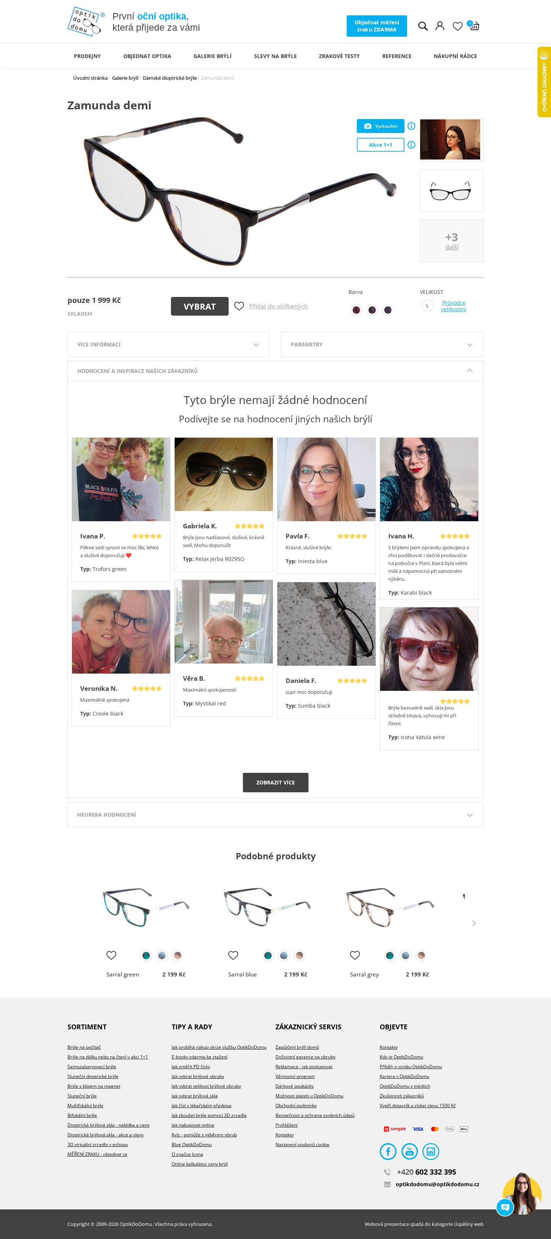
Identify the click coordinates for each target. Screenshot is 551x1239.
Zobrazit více (275, 782)
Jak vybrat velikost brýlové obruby (206, 1086)
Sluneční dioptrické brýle (92, 1076)
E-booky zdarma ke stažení (200, 1057)
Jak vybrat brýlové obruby (198, 1076)
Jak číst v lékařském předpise (202, 1105)
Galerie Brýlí (212, 56)
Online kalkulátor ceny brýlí (200, 1164)
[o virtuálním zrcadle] (411, 126)
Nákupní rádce (455, 56)
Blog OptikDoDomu (192, 1144)
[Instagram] (430, 1153)
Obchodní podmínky (296, 1105)
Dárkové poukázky (295, 1086)
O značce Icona (187, 1154)
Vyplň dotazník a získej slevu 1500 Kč (418, 1105)
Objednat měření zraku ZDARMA (377, 26)
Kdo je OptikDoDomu (401, 1057)
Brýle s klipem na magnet (93, 1086)
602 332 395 (426, 1172)
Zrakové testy (339, 56)
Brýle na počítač (84, 1047)
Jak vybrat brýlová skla (195, 1096)
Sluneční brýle (82, 1096)
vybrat (200, 306)
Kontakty (284, 1135)
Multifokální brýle (85, 1105)
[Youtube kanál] (409, 1153)
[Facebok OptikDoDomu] (388, 1153)
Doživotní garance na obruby (305, 1057)
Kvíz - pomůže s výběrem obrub (204, 1135)
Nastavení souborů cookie (302, 1144)
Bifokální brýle (82, 1115)
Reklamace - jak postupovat (304, 1066)
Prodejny (87, 56)
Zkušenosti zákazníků (402, 1096)
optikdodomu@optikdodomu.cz (437, 1184)
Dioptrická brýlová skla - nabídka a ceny (108, 1125)
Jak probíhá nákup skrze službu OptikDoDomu (219, 1047)
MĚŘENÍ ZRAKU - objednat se (97, 1154)
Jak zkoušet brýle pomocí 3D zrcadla (209, 1115)
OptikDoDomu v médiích (405, 1086)
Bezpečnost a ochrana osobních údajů (315, 1115)
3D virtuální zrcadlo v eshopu (97, 1144)
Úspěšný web (469, 1224)
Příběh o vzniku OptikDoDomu (411, 1066)
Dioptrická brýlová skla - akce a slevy (105, 1135)
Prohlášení (287, 1125)
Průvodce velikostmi (453, 306)
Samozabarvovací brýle (91, 1066)
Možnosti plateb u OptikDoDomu (309, 1096)
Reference (397, 56)
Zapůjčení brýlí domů (297, 1047)
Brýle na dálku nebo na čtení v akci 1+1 (107, 1057)
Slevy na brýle (275, 56)
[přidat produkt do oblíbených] (111, 955)
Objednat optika (147, 56)
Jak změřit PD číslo (191, 1066)
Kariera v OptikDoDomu (404, 1076)
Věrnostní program (295, 1076)
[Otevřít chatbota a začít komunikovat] (522, 1195)
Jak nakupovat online (193, 1125)
